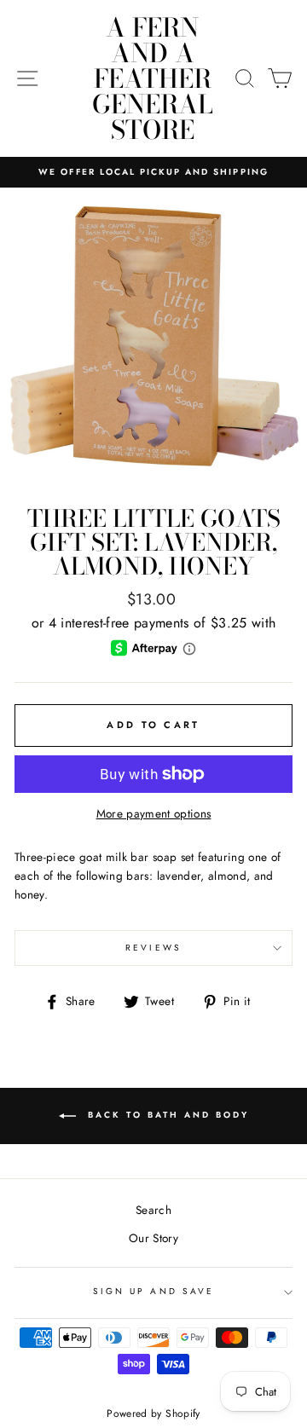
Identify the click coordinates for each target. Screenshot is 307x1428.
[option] (153, 172)
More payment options (153, 813)
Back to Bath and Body (166, 1114)
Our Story (153, 1237)
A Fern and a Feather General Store (152, 78)
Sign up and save (153, 1291)
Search (153, 1209)
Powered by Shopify (153, 1413)
